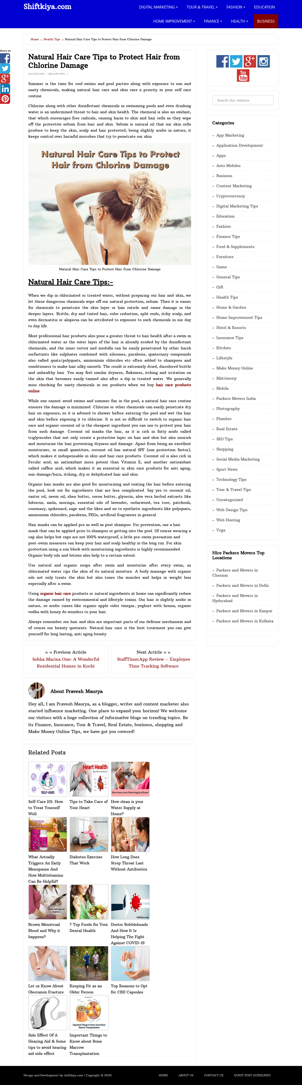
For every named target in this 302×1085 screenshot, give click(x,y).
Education (225, 216)
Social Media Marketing (238, 459)
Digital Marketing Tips (237, 206)
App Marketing (230, 135)
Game (221, 266)
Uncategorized (229, 499)
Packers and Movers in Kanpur (244, 610)
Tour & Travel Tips (233, 489)
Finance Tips (228, 236)
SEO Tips (224, 439)
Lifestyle (224, 358)
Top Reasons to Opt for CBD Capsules (129, 989)
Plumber (224, 418)
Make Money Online (234, 368)
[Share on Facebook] (5, 62)
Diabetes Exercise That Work (86, 859)
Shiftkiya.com (47, 6)
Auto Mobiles (228, 165)
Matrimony (226, 378)
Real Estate (227, 428)
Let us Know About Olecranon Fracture (46, 989)
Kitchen (223, 347)
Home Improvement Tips (239, 317)
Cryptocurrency (230, 196)
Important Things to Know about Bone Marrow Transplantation (88, 1044)
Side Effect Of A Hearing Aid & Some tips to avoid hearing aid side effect (47, 1044)
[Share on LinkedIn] (5, 92)
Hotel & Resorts (231, 327)
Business (224, 175)
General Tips (228, 277)
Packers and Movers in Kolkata (244, 621)
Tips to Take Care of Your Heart (89, 804)
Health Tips (56, 73)
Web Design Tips (231, 509)
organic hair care (55, 593)
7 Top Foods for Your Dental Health (89, 927)
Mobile (222, 388)
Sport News (227, 469)
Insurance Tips (229, 337)
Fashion (223, 226)
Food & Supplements (235, 246)
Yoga (220, 530)
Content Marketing (234, 185)
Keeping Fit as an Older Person (86, 989)
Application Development (239, 145)
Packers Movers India (236, 398)
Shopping (224, 449)
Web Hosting (228, 520)
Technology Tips (231, 479)
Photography (228, 408)
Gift (219, 287)
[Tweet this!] (5, 72)
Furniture (225, 256)
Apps (221, 155)
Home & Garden (231, 307)
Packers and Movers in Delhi (242, 585)
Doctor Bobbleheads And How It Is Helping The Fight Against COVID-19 (129, 933)
